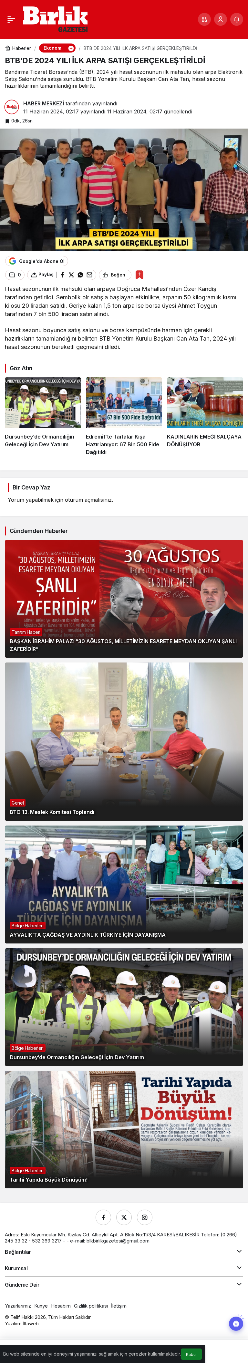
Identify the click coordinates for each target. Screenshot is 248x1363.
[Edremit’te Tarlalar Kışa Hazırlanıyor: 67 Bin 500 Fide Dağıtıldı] (124, 416)
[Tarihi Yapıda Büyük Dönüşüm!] (124, 1129)
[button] (204, 19)
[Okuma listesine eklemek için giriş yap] (139, 274)
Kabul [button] (191, 1354)
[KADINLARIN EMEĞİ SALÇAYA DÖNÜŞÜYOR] (205, 416)
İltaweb (31, 1323)
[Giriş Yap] (220, 19)
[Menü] (11, 19)
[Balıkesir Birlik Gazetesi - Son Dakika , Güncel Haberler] (55, 18)
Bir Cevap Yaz (31, 487)
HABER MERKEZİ (43, 103)
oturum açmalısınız (88, 500)
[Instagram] (144, 1217)
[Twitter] (124, 1217)
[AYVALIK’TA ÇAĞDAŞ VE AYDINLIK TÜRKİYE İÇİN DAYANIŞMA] (124, 884)
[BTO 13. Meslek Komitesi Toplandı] (124, 741)
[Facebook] (103, 1217)
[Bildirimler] (236, 19)
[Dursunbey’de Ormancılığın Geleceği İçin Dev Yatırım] (43, 416)
